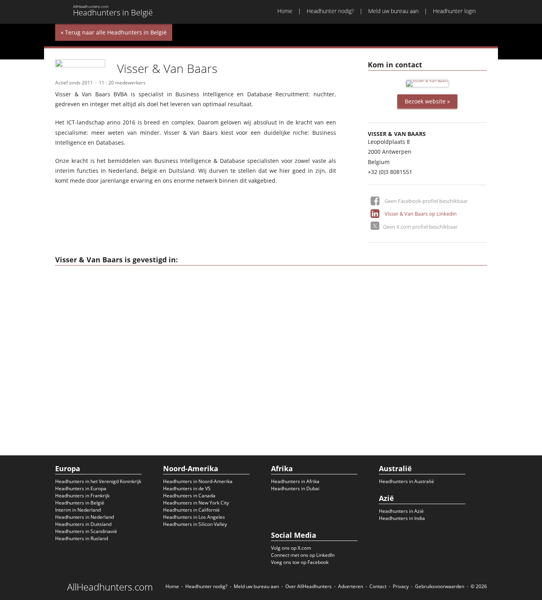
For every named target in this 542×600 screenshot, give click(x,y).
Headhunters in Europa (80, 488)
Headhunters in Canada (189, 495)
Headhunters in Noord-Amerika (198, 481)
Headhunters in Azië (401, 511)
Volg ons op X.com (291, 548)
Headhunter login (454, 11)
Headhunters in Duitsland (83, 524)
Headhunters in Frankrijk (82, 495)
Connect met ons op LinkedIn (302, 555)
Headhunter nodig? (330, 11)
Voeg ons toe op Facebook (300, 562)
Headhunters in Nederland (84, 517)
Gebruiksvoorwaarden (439, 586)
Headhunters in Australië (406, 481)
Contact (377, 586)
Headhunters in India (402, 518)
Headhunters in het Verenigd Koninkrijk (98, 481)
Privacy (401, 586)
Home (284, 11)
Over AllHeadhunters (308, 586)
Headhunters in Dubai (295, 488)
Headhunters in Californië (191, 509)
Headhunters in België (79, 502)
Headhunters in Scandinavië (86, 531)
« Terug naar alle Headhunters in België (114, 32)
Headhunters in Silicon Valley (195, 524)
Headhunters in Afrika (295, 481)
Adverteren (350, 586)
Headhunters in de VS (187, 488)
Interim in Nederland (78, 509)
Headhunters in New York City (196, 502)
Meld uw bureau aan (393, 11)
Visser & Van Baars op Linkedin (420, 213)
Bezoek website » (427, 101)
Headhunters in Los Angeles (194, 517)
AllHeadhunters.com (110, 586)
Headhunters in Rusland (81, 538)
